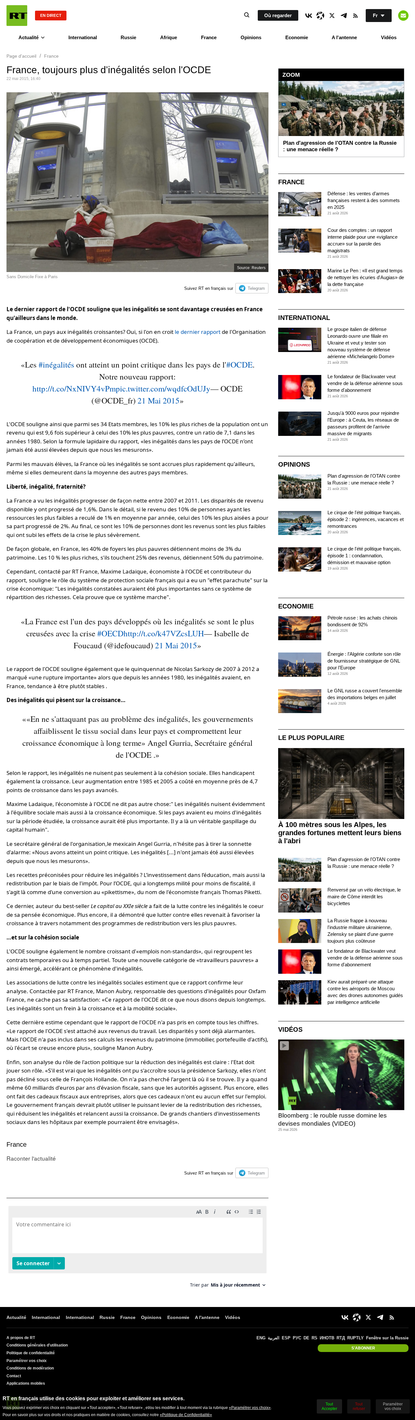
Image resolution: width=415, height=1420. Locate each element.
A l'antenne (344, 37)
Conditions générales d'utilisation (37, 1345)
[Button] (403, 15)
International (82, 37)
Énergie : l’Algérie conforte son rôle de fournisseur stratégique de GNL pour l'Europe (364, 660)
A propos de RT (20, 1337)
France (209, 37)
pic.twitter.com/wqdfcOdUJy (163, 388)
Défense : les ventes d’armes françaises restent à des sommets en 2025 (363, 200)
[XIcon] (332, 15)
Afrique (168, 37)
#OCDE (239, 364)
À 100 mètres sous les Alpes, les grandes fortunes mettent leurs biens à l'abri (339, 833)
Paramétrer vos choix (26, 1360)
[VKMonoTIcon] (308, 15)
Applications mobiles (25, 1383)
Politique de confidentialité (30, 1353)
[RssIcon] (355, 15)
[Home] (16, 15)
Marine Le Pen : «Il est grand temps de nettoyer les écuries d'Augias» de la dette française (365, 277)
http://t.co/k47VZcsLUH (164, 633)
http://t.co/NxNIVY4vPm (74, 388)
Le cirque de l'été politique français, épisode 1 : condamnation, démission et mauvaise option (364, 555)
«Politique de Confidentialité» (186, 1415)
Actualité (28, 37)
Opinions (251, 37)
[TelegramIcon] (343, 15)
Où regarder (278, 15)
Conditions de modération (30, 1368)
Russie (128, 37)
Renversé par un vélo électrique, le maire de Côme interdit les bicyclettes (364, 896)
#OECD (110, 633)
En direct (50, 15)
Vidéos (389, 37)
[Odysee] (320, 15)
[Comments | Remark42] (137, 1249)
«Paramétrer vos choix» (250, 1407)
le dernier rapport (198, 331)
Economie (296, 37)
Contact (13, 1376)
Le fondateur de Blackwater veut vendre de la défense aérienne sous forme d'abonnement (365, 383)
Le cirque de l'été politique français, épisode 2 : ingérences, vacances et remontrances (365, 519)
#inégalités (56, 364)
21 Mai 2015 (158, 400)
